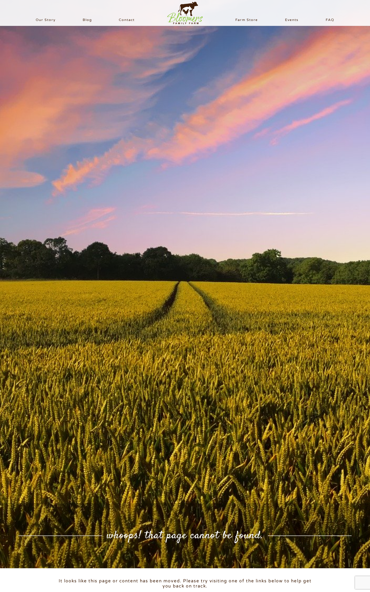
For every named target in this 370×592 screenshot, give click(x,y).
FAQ (330, 20)
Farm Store (246, 20)
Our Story (46, 20)
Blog (87, 20)
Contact (127, 20)
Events (291, 20)
